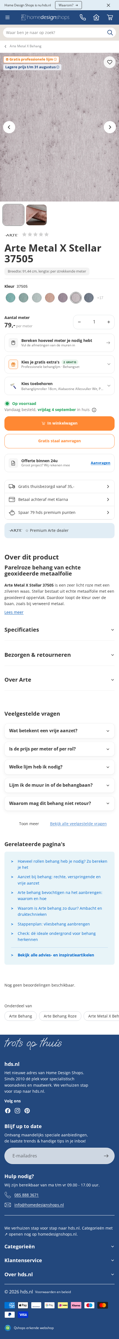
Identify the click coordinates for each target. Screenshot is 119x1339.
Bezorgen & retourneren (37, 654)
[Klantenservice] (83, 17)
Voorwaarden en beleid (53, 1292)
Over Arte (17, 679)
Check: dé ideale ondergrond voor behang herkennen (57, 936)
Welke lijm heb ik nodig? (36, 767)
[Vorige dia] (9, 127)
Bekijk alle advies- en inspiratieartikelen (56, 955)
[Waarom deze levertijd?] (94, 410)
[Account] (96, 17)
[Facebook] (7, 1110)
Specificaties (21, 629)
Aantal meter (17, 317)
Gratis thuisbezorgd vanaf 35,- (46, 486)
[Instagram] (17, 1110)
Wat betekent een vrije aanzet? (43, 731)
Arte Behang (20, 1016)
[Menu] (7, 17)
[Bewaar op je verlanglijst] (110, 62)
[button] (35, 234)
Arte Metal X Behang (26, 46)
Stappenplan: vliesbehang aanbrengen (54, 924)
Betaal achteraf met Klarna (43, 499)
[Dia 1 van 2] (13, 215)
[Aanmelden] (106, 1156)
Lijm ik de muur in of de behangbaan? (51, 785)
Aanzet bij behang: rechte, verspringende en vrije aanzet (59, 879)
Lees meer (14, 612)
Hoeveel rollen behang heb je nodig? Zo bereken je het (62, 864)
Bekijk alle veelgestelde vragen (78, 823)
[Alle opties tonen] (100, 298)
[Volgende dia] (110, 127)
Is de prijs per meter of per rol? (42, 749)
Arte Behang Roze (60, 1016)
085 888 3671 (26, 1194)
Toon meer (29, 823)
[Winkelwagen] (110, 17)
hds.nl (26, 1292)
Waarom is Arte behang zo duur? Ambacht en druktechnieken (60, 911)
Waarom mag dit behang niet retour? (50, 803)
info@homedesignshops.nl (39, 1204)
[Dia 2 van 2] (36, 215)
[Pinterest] (27, 1110)
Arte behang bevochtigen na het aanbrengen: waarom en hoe (60, 895)
